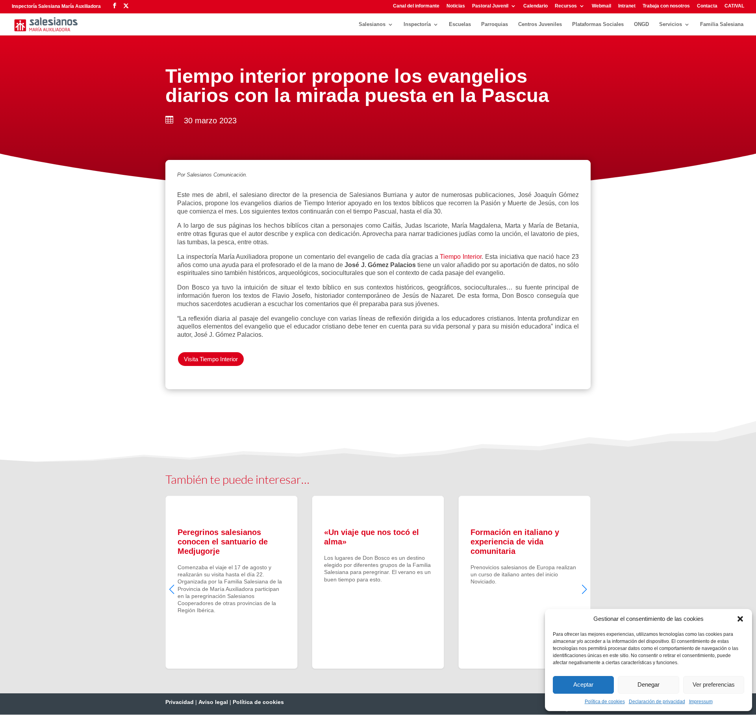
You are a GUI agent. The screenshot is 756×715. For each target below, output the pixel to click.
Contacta (707, 6)
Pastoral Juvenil (490, 6)
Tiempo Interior (461, 256)
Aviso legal (213, 702)
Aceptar (583, 684)
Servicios (670, 24)
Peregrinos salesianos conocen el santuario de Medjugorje (231, 582)
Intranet (627, 6)
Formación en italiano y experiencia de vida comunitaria (524, 582)
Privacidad (179, 702)
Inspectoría (417, 24)
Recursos (566, 6)
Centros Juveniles (540, 24)
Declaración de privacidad (657, 701)
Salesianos (372, 24)
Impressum (701, 701)
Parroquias (494, 24)
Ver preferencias (714, 684)
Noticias (456, 6)
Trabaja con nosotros (666, 6)
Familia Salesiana (721, 24)
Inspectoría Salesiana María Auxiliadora (56, 6)
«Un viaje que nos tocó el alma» (378, 582)
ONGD (641, 24)
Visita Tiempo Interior (211, 359)
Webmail (601, 6)
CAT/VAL (734, 6)
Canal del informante (416, 6)
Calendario (535, 6)
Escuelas (460, 24)
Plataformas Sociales (598, 24)
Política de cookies (605, 701)
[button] (740, 619)
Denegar (648, 684)
